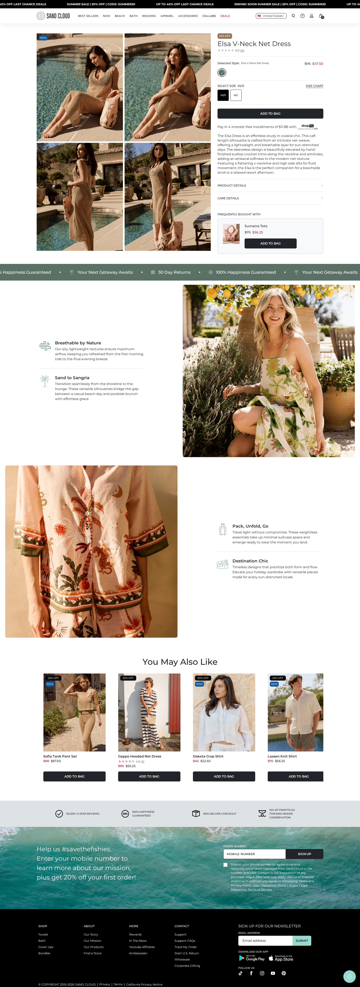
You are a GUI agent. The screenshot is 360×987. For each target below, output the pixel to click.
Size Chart (314, 86)
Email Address (249, 932)
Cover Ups (45, 947)
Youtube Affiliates (142, 947)
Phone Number (234, 846)
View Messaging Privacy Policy (276, 885)
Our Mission (92, 941)
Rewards (135, 934)
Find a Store (92, 953)
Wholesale (182, 959)
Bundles (44, 953)
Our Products (94, 947)
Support (180, 934)
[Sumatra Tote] (231, 236)
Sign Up (304, 854)
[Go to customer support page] (302, 15)
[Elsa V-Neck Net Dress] (222, 72)
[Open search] (293, 15)
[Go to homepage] (53, 16)
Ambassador (138, 953)
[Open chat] (349, 976)
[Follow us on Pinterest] (284, 973)
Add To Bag (270, 243)
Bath (41, 941)
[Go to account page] (311, 15)
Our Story (91, 934)
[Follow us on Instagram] (262, 973)
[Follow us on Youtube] (273, 973)
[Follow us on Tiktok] (240, 973)
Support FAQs (185, 941)
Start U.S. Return (187, 953)
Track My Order (186, 947)
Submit (302, 941)
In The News (138, 941)
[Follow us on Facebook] (251, 973)
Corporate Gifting (187, 966)
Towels (43, 934)
